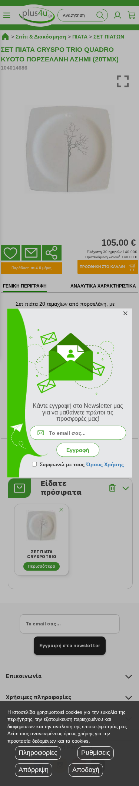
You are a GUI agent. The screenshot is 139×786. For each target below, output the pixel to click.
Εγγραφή (77, 450)
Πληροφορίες (38, 752)
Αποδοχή (85, 769)
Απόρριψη (34, 769)
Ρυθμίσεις (95, 752)
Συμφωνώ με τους (82, 464)
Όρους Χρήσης (105, 464)
